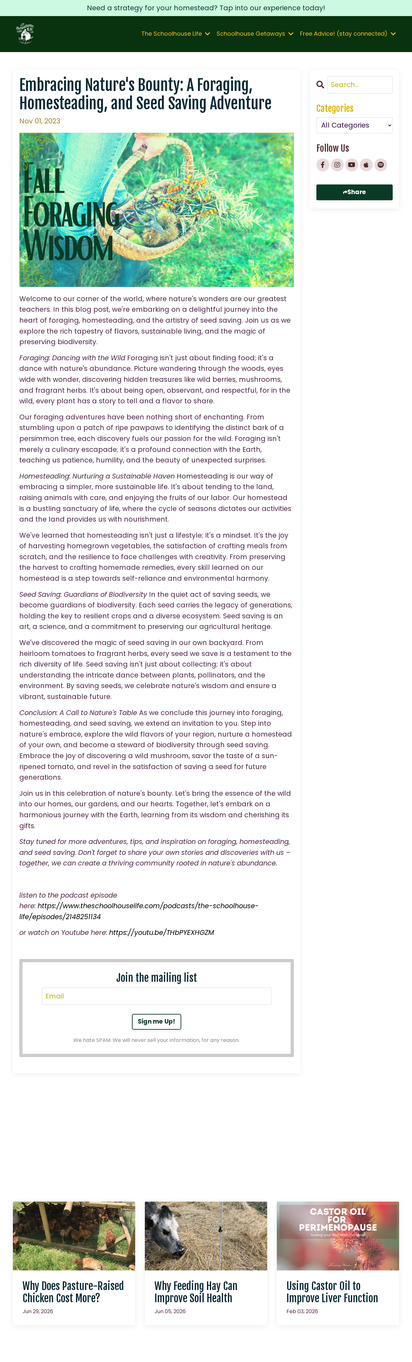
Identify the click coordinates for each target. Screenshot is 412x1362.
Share (356, 192)
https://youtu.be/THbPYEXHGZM (161, 932)
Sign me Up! (156, 1021)
